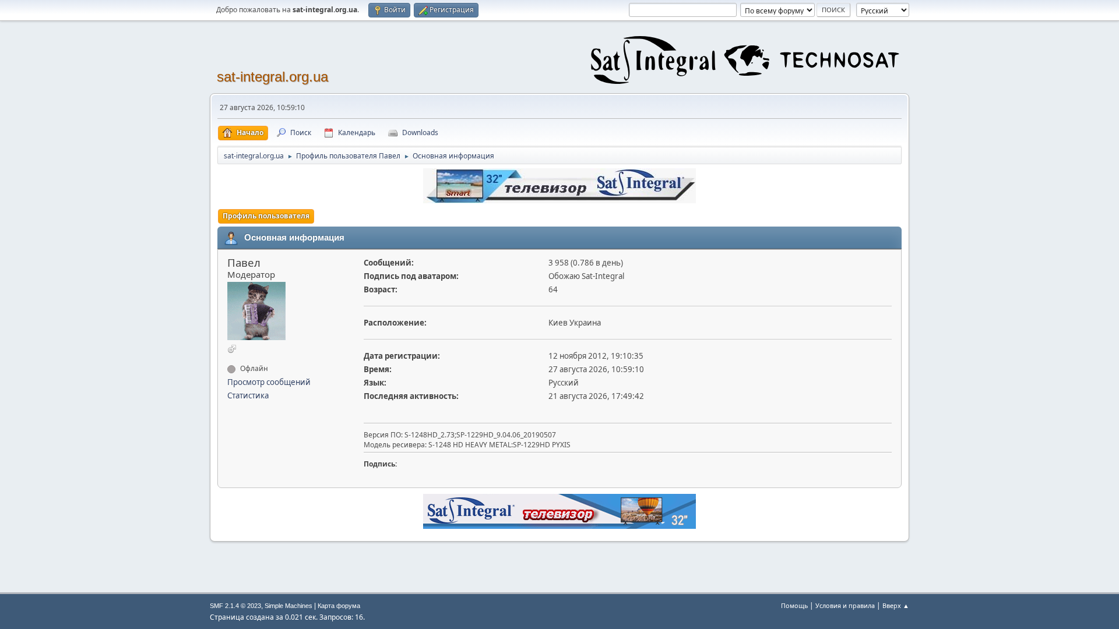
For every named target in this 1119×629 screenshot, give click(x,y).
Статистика (248, 395)
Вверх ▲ (895, 605)
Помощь (794, 605)
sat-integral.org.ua (272, 76)
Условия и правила (845, 605)
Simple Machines (288, 605)
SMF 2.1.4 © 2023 (235, 605)
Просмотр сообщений (269, 382)
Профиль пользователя (266, 216)
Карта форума (339, 605)
